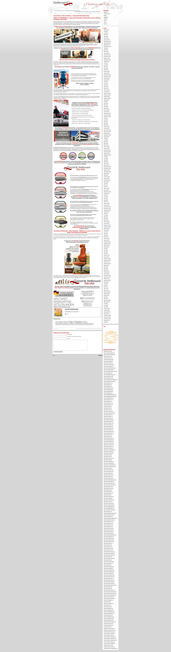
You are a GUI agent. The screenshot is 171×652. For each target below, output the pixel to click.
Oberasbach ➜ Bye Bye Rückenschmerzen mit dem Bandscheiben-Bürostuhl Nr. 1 (74, 324)
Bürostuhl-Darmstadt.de (109, 419)
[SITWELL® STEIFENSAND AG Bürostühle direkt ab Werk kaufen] (63, 3)
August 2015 (106, 211)
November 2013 (107, 243)
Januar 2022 (106, 111)
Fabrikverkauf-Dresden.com (110, 630)
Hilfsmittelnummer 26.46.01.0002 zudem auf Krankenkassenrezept (76, 97)
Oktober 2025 (107, 44)
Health (105, 15)
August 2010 (106, 295)
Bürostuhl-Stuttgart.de (108, 600)
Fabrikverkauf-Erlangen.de (109, 631)
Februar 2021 (107, 126)
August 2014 (106, 230)
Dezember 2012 (107, 258)
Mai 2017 (106, 185)
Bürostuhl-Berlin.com (108, 383)
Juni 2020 (106, 140)
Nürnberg (98, 18)
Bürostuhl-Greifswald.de (109, 463)
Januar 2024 (106, 73)
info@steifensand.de (89, 300)
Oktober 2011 (107, 278)
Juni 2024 (106, 64)
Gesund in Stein (63, 60)
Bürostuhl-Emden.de (108, 434)
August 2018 (106, 173)
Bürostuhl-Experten (81, 62)
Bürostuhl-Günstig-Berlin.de (109, 464)
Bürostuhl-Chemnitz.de (108, 411)
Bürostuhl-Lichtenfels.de (109, 499)
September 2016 (107, 191)
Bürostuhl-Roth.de (107, 565)
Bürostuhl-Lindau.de (108, 501)
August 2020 (106, 136)
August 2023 (106, 79)
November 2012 (107, 260)
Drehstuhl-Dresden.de (108, 623)
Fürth (93, 21)
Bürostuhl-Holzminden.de (109, 483)
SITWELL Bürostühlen (87, 144)
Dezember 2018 (107, 166)
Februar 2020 (107, 146)
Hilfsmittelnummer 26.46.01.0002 (79, 227)
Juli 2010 (106, 297)
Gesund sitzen (107, 13)
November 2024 (107, 56)
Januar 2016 (106, 205)
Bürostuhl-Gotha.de (108, 459)
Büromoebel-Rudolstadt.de (109, 354)
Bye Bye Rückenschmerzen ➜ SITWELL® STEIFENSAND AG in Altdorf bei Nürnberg (75, 323)
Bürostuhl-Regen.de (108, 556)
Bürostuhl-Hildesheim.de (109, 481)
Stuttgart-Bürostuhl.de (108, 645)
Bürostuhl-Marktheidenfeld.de (110, 513)
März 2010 (106, 298)
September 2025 (107, 46)
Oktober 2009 (107, 302)
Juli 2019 (106, 156)
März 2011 (106, 288)
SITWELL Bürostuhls (69, 61)
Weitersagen (98, 328)
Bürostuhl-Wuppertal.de (109, 618)
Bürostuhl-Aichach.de (108, 357)
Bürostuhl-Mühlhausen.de (109, 519)
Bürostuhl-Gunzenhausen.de (110, 466)
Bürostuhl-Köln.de (107, 494)
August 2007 (106, 313)
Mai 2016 (106, 198)
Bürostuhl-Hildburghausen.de (110, 479)
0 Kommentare (93, 328)
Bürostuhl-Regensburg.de (109, 558)
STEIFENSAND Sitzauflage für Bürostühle (90, 61)
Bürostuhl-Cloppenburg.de (109, 413)
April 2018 (106, 175)
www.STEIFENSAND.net (90, 297)
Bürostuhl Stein (56, 21)
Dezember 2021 (107, 113)
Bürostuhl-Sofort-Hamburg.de (110, 591)
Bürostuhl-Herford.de (108, 476)
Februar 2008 (107, 308)
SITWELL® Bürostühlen (75, 48)
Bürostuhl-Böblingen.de (109, 398)
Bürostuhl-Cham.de (108, 409)
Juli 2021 (106, 118)
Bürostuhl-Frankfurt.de (108, 446)
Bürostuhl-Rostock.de (108, 563)
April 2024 (106, 68)
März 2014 (106, 236)
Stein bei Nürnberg (57, 22)
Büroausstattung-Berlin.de (109, 352)
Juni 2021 (106, 120)
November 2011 (107, 276)
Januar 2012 (106, 273)
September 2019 (107, 155)
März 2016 (106, 201)
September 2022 (107, 98)
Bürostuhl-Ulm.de (107, 605)
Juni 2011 (106, 283)
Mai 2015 (106, 216)
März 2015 (106, 220)
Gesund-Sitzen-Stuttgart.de (109, 643)
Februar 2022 (107, 109)
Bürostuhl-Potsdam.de (108, 548)
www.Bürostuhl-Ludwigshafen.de (111, 648)
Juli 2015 (106, 213)
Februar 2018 (107, 176)
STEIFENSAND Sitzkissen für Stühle (63, 93)
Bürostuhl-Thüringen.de (109, 603)
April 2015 (106, 218)
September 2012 (107, 263)
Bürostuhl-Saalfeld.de (108, 568)
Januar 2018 (106, 178)
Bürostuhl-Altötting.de (108, 361)
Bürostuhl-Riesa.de (108, 560)
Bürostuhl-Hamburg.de (108, 469)
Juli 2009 (106, 303)
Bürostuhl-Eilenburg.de (108, 428)
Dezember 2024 (107, 54)
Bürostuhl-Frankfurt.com (109, 444)
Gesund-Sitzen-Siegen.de (109, 641)
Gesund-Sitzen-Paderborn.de (110, 638)
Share (54, 355)
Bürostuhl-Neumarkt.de (109, 528)
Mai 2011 (106, 285)
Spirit (89, 328)
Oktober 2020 (107, 133)
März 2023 (106, 88)
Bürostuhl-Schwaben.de (109, 573)
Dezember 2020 (107, 130)
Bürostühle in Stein (58, 26)
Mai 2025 (106, 49)
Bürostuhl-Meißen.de (108, 516)
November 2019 (107, 151)
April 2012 (106, 268)
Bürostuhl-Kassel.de (108, 489)
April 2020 (106, 143)
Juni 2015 (106, 215)
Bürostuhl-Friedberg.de (109, 453)
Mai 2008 (106, 307)
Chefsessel (67, 287)
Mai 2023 (106, 84)
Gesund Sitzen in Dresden (109, 633)
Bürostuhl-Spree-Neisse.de (109, 598)
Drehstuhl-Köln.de (107, 626)
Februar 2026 (107, 39)
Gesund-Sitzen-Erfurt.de (109, 635)
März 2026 (106, 38)
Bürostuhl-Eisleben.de (108, 429)
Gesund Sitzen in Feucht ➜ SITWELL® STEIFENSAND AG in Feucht (71, 321)
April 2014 (106, 235)
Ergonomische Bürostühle (75, 18)
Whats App (90, 302)
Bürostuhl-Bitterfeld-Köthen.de (110, 394)
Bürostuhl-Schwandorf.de (109, 575)
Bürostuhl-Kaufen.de (108, 491)
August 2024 (106, 61)
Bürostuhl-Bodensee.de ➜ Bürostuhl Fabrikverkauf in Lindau (67, 10)
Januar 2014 (106, 240)
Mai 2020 (106, 141)
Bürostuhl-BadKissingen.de (109, 374)
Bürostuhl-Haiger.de (108, 468)
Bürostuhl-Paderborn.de (109, 541)
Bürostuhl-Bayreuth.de (108, 378)
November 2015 (107, 208)
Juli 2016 (106, 195)
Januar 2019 (106, 165)
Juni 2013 (106, 250)
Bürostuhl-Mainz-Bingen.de (109, 509)
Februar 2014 (107, 238)
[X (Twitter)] (68, 314)
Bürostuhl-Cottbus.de (108, 414)
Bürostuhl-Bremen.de (108, 403)
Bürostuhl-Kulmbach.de (109, 496)
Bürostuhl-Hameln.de (108, 473)
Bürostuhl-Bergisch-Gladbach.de (111, 379)
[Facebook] (66, 314)
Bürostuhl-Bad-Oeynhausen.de (110, 371)
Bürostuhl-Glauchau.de (109, 458)
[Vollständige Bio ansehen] (79, 311)
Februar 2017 (107, 188)
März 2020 (106, 145)
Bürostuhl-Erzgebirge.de (109, 439)
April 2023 (106, 86)
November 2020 (107, 131)
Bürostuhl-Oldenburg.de (109, 538)
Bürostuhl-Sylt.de (107, 601)
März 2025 (106, 51)
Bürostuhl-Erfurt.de (108, 436)
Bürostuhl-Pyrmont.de (108, 550)
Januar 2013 (106, 256)
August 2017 (106, 181)
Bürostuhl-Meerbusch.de (109, 514)
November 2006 (107, 315)
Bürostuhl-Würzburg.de (109, 620)
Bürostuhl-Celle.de (108, 406)
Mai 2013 (106, 251)
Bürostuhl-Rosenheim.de (109, 561)
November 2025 (107, 43)
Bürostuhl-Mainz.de (108, 511)
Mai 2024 (106, 66)
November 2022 (107, 94)
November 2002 (107, 318)
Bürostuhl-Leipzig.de (108, 498)
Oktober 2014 (107, 228)
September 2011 (107, 280)
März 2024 (106, 69)
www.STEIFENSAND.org (89, 298)
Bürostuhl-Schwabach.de (109, 570)
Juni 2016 (106, 196)
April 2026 (106, 36)
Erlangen (58, 19)
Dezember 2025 (107, 41)
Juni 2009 (106, 305)
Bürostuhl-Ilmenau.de (108, 486)
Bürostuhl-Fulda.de (108, 454)
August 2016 (106, 193)
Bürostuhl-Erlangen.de (108, 438)
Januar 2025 (106, 53)
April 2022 (106, 106)
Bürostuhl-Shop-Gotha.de (109, 583)
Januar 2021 (106, 128)
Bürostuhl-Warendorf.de (109, 610)
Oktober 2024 (107, 58)
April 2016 (106, 200)
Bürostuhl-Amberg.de (108, 363)
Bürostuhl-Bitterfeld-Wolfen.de (110, 396)
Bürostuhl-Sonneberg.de (109, 596)
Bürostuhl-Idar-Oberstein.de (110, 484)
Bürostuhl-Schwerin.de (108, 578)
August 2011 (106, 281)
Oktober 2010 (107, 293)
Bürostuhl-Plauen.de (108, 546)
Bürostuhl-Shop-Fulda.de (109, 581)
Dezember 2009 (107, 300)
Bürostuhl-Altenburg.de (109, 359)
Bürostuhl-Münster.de (108, 524)
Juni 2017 (106, 183)
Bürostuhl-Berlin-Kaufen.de (109, 381)
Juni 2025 (106, 48)
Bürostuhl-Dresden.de (108, 424)
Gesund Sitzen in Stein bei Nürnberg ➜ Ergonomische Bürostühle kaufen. (71, 15)
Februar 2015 (107, 221)
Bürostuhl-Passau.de (108, 543)
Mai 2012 (106, 266)
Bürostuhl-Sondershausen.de (110, 593)
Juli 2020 (106, 138)
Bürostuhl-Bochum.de (108, 399)
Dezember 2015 (107, 206)
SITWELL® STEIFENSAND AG (60, 18)
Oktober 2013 (107, 245)
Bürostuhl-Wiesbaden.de (109, 613)
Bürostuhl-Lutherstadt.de (109, 504)
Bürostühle (58, 66)
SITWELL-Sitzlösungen (91, 103)
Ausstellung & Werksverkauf (61, 231)
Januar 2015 (106, 223)
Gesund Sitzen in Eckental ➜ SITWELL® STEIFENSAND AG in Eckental (72, 322)
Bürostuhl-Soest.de (108, 588)
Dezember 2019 (107, 150)
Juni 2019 (106, 158)
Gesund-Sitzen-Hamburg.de (110, 636)
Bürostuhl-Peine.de (108, 545)
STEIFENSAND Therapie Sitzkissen (63, 89)
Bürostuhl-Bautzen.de (108, 376)
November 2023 (107, 76)
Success (105, 23)
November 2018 (107, 168)
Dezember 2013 (107, 241)
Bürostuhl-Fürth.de (108, 456)
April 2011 (106, 286)
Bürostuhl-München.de (108, 521)
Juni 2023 (106, 83)
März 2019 (106, 163)
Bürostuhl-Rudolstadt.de (109, 566)
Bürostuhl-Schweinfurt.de (109, 576)
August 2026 (106, 29)
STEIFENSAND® (91, 48)
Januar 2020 (106, 148)
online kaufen (63, 19)
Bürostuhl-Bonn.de (108, 401)
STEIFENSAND (73, 66)
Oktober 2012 (107, 261)
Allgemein (81, 328)
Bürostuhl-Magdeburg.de (109, 506)
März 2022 (106, 108)
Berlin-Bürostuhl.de (108, 351)
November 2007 (107, 312)
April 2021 (106, 123)
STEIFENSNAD (79, 226)
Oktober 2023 (107, 78)
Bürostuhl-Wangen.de (108, 608)
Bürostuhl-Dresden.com (109, 423)
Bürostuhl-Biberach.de (108, 388)
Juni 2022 (106, 103)
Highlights (85, 328)
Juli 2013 (106, 248)
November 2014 (107, 226)
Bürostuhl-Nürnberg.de (108, 531)
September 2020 (107, 135)
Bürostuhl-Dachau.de (108, 418)
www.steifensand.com (87, 304)
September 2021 (107, 116)
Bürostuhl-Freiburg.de (108, 448)
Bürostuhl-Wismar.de (108, 615)
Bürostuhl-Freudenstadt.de (109, 449)
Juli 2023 (106, 81)
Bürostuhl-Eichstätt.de (108, 426)
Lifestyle (105, 18)
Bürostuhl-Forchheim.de (109, 443)
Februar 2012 (107, 271)
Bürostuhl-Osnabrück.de (109, 540)
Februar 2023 (107, 89)
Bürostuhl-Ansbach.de (108, 366)
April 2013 (106, 253)
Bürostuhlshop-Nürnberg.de (110, 621)
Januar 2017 (106, 190)
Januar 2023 (106, 91)
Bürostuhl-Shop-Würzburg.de (110, 585)
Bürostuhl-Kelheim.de (108, 493)
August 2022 (106, 99)
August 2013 (106, 246)
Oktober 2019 (107, 153)
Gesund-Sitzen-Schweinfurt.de (110, 640)
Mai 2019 (106, 160)
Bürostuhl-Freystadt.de (108, 451)
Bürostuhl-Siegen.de (108, 586)
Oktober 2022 (107, 96)
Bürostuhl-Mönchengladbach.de (110, 518)
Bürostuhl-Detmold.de (108, 421)
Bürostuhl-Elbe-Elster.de (109, 431)
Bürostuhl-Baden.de (108, 373)
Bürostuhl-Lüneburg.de (109, 503)
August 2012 (106, 265)
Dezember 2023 (107, 74)
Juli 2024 (106, 63)
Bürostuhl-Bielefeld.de (108, 389)
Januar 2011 (106, 290)
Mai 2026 (106, 34)
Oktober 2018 (107, 170)
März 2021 (106, 125)
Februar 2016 (107, 203)
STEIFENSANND (90, 149)
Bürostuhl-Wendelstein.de (109, 611)
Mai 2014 (106, 233)
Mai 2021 (106, 121)
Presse (105, 20)
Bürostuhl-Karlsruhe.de (109, 488)
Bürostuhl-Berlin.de (108, 384)
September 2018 (107, 171)
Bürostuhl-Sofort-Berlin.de (109, 590)
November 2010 (107, 292)
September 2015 (107, 210)
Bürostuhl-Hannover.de (109, 474)
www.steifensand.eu (87, 305)
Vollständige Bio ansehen (71, 311)
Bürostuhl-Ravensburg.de (109, 551)
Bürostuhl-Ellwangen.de (109, 433)
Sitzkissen (97, 149)
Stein (92, 18)
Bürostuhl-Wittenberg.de (109, 616)
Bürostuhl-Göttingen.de (109, 461)
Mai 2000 (106, 322)
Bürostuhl (76, 240)
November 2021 (107, 114)
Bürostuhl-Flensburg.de (109, 441)
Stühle (63, 49)
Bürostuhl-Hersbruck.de (109, 478)
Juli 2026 (106, 31)
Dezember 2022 (107, 93)
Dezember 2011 (107, 275)
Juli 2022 (106, 101)
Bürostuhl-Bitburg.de (108, 393)
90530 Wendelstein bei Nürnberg (88, 293)
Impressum (100, 355)
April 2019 (106, 161)
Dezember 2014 (107, 225)
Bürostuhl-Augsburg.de (109, 369)
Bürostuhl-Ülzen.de (108, 606)
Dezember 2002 (107, 317)
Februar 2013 (107, 255)
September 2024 (107, 59)
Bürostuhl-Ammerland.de (109, 364)
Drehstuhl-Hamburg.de (108, 625)
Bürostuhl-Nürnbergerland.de (110, 535)
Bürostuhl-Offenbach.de (109, 536)
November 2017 (107, 180)
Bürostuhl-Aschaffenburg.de (110, 368)
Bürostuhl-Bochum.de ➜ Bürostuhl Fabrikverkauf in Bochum (87, 11)
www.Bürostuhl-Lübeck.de (109, 646)
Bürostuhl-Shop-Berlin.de (109, 580)
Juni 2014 (106, 231)
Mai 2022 (106, 104)
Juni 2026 (106, 33)
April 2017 (106, 186)
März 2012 (106, 270)
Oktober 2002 (107, 320)
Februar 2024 (107, 71)
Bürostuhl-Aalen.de (108, 356)
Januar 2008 (106, 310)
